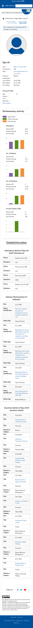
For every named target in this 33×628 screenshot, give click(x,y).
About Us (13, 617)
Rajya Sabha (18, 18)
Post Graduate (7, 103)
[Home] (3, 18)
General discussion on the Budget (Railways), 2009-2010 (21, 393)
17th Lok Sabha (10, 21)
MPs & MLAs (9, 18)
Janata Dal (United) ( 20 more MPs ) (20, 73)
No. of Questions (11, 181)
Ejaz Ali (6, 63)
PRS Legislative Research (7, 599)
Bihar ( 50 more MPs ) (20, 67)
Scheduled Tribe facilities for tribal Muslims (20, 460)
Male (4, 98)
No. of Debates (11, 153)
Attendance (10, 126)
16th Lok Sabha (22, 21)
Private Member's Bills (13, 209)
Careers (19, 617)
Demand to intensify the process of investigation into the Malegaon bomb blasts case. (21, 313)
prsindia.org (19, 620)
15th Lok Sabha (12, 23)
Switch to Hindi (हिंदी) (18, 1)
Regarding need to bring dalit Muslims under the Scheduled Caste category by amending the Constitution (22, 334)
